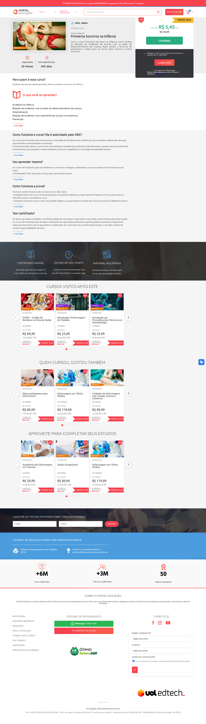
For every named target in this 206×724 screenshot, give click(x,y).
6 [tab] (76, 425)
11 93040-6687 (86, 623)
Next (128, 317)
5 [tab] (78, 349)
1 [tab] (66, 349)
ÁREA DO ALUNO (174, 12)
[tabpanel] (37, 319)
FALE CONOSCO (19, 640)
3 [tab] (72, 349)
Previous (16, 317)
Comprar (164, 40)
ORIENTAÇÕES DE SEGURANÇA (26, 650)
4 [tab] (75, 349)
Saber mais (164, 62)
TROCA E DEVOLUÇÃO (22, 630)
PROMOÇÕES (18, 626)
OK (134, 670)
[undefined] (39, 36)
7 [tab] (79, 425)
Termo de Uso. (161, 74)
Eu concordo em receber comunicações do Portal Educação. (162, 661)
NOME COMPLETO (141, 633)
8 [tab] (82, 425)
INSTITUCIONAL (19, 616)
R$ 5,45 (167, 27)
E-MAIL (136, 645)
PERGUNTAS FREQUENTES (23, 621)
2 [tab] (69, 349)
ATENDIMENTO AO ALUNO (84, 630)
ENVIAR (111, 524)
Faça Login (171, 70)
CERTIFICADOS (19, 645)
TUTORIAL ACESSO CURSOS (24, 635)
